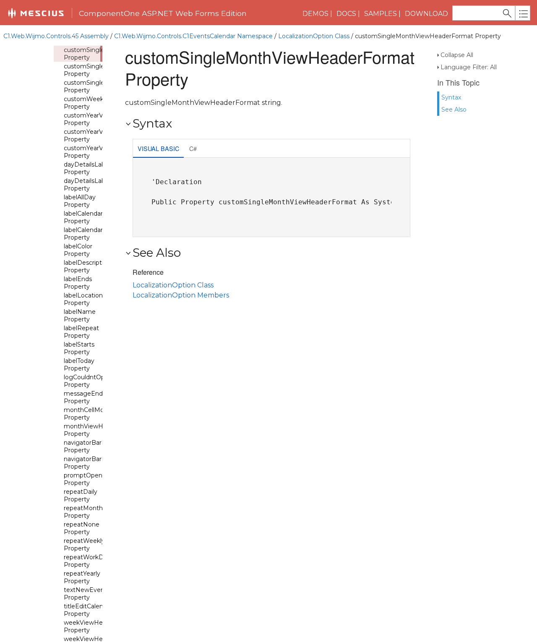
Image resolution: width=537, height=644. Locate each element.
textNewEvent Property (85, 593)
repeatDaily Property (80, 495)
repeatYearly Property (82, 577)
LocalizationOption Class (313, 36)
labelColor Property (78, 250)
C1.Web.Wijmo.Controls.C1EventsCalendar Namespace (193, 36)
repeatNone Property (81, 528)
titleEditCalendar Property (88, 610)
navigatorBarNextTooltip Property (99, 446)
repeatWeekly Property (84, 544)
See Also (454, 109)
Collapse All (457, 55)
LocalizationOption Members (181, 295)
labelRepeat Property (81, 331)
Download (426, 14)
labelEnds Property (78, 282)
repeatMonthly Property (85, 511)
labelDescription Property (87, 266)
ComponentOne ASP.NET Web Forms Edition (163, 13)
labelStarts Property (79, 348)
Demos (315, 14)
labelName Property (80, 315)
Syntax (451, 97)
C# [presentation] (193, 148)
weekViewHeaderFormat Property (101, 626)
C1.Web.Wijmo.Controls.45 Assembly (56, 36)
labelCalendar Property (83, 217)
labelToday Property (79, 364)
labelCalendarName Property (92, 233)
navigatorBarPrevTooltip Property (99, 462)
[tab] (158, 149)
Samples (380, 14)
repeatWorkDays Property (88, 560)
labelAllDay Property (80, 201)
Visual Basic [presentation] (158, 148)
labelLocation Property (83, 299)
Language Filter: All (469, 67)
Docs (346, 14)
